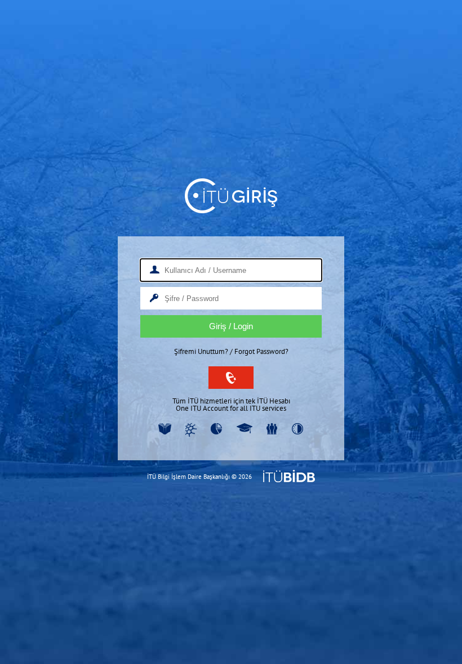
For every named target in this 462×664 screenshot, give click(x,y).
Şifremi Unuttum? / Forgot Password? (231, 351)
